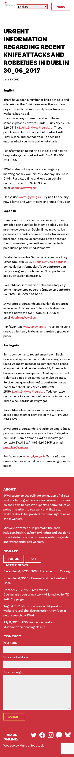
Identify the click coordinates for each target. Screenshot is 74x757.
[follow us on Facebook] (42, 735)
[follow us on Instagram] (51, 735)
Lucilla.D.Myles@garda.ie (35, 127)
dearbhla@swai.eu (23, 187)
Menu (61, 6)
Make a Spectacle (32, 745)
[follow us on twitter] (33, 735)
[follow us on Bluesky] (68, 734)
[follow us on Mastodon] (59, 735)
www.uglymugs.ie (30, 197)
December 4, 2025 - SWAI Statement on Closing (36, 571)
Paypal (13, 559)
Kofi (33, 559)
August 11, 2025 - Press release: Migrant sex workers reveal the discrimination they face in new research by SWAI (34, 610)
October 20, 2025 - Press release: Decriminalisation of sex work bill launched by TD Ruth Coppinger (36, 594)
